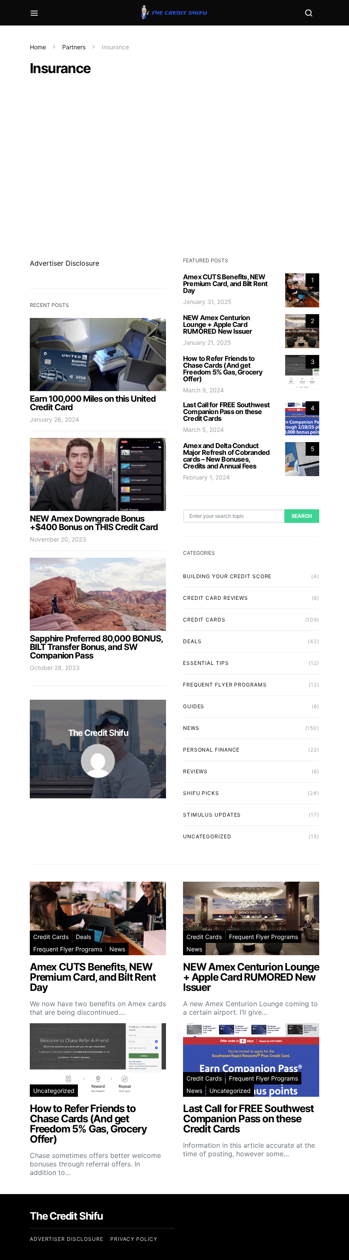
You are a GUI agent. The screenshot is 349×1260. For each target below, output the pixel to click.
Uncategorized (207, 836)
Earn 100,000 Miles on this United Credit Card (93, 403)
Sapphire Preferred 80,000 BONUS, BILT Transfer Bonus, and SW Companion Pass (96, 647)
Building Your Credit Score (227, 576)
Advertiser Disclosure (64, 263)
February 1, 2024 (206, 477)
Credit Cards (204, 619)
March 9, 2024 (203, 390)
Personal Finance (211, 749)
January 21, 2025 (207, 342)
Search (302, 516)
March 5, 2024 (203, 429)
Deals (192, 641)
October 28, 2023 (55, 667)
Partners (74, 47)
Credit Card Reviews (215, 598)
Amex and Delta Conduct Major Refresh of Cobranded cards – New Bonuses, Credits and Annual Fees (226, 455)
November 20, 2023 (58, 539)
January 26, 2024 (54, 419)
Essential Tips (206, 663)
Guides (193, 706)
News (191, 728)
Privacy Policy (133, 1239)
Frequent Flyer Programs (225, 684)
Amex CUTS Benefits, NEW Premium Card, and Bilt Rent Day (225, 283)
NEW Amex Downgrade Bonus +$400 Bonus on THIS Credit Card (94, 523)
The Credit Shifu (98, 733)
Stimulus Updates (212, 815)
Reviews (195, 771)
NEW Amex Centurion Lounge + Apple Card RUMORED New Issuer (217, 324)
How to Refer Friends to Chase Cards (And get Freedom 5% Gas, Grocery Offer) (223, 368)
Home (38, 47)
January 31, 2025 (207, 301)
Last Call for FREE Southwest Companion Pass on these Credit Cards (226, 411)
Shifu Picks (201, 793)
